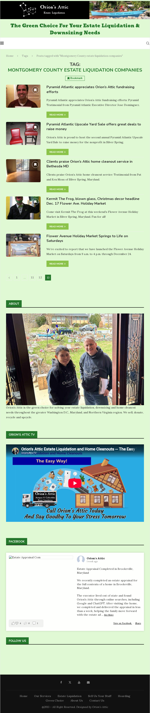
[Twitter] (70, 682)
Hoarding (124, 696)
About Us (77, 700)
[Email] (88, 682)
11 (32, 277)
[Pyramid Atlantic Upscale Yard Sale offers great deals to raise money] (23, 133)
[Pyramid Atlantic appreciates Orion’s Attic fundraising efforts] (23, 96)
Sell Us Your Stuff (99, 696)
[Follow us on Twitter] (14, 655)
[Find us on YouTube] (19, 655)
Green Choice (55, 700)
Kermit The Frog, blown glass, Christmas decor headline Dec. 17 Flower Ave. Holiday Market (92, 201)
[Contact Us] (25, 655)
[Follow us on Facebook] (8, 655)
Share (138, 623)
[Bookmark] (35, 90)
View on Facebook (122, 623)
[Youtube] (79, 682)
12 (40, 277)
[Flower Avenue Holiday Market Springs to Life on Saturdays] (23, 245)
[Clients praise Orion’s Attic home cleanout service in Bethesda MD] (23, 170)
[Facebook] (61, 682)
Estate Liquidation (69, 696)
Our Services (42, 696)
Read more (56, 114)
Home (9, 56)
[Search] (148, 43)
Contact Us (96, 700)
